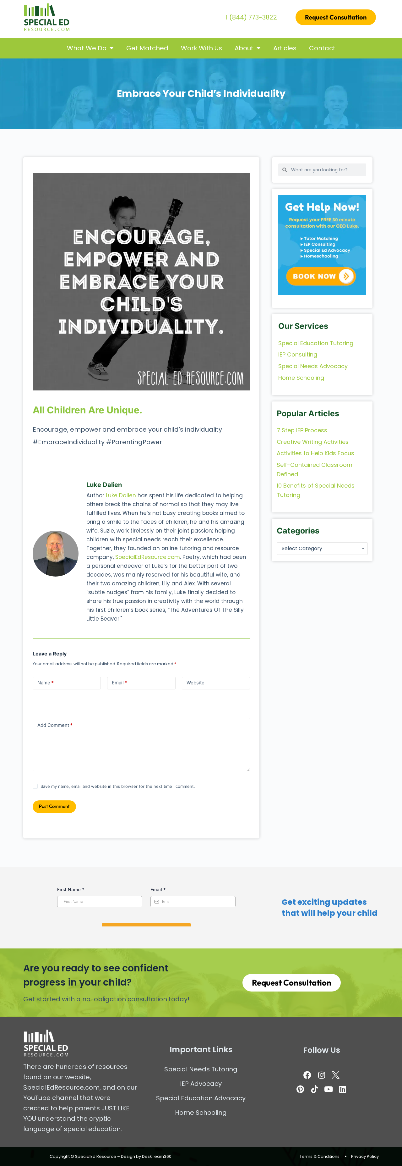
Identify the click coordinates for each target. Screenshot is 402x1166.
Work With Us (201, 48)
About (244, 48)
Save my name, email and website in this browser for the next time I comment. (118, 786)
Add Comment (55, 725)
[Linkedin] (342, 1089)
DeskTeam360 (156, 1156)
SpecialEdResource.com (147, 557)
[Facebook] (307, 1075)
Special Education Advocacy (201, 1098)
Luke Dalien (121, 495)
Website (195, 683)
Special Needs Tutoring (200, 1069)
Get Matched (147, 48)
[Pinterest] (300, 1089)
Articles (284, 48)
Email (119, 683)
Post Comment (54, 806)
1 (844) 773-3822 (251, 17)
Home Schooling (201, 1112)
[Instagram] (321, 1075)
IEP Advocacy (201, 1083)
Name (45, 683)
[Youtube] (328, 1089)
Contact (322, 48)
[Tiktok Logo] (314, 1089)
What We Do (86, 48)
